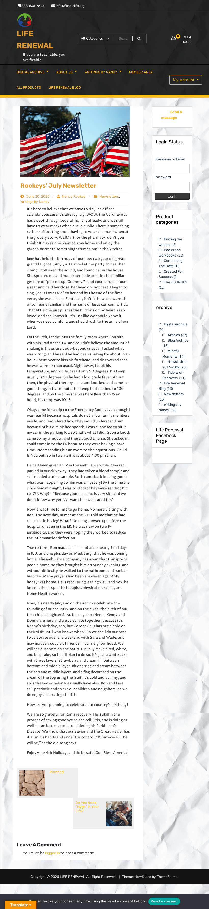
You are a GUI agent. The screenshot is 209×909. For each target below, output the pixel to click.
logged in (52, 853)
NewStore (143, 877)
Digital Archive (176, 324)
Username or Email (170, 159)
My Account (184, 80)
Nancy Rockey (73, 196)
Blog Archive (178, 340)
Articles (174, 335)
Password (163, 177)
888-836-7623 (32, 6)
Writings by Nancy (34, 202)
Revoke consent (164, 901)
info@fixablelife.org (70, 6)
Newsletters (109, 196)
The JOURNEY (175, 282)
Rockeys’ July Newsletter (58, 185)
